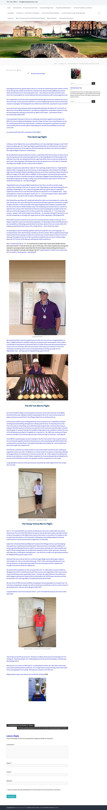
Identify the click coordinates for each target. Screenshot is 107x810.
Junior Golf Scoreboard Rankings (50, 13)
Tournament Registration (47, 8)
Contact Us (10, 18)
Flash (40, 807)
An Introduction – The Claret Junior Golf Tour (25, 8)
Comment (11, 745)
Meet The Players (52, 18)
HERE (46, 674)
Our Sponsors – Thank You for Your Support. (28, 13)
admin (19, 70)
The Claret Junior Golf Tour (21, 807)
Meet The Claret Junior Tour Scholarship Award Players (30, 18)
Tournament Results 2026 (66, 18)
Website (9, 781)
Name (9, 763)
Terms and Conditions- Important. (83, 8)
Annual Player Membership (63, 8)
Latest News (10, 13)
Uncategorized (62, 63)
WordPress (56, 807)
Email (9, 772)
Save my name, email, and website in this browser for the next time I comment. (34, 790)
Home (9, 8)
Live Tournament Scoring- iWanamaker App (73, 13)
